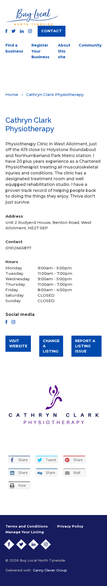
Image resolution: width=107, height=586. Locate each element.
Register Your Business (40, 51)
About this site (64, 51)
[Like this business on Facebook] (6, 322)
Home (11, 94)
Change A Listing (51, 345)
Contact (51, 31)
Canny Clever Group (50, 570)
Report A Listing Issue (85, 345)
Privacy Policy (70, 526)
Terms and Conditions (26, 526)
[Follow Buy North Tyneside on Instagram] (30, 31)
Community (90, 45)
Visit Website (18, 343)
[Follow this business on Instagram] (13, 322)
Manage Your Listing (24, 532)
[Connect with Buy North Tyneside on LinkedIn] (22, 31)
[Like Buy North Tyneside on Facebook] (6, 31)
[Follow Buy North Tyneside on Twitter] (13, 31)
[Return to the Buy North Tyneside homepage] (31, 17)
